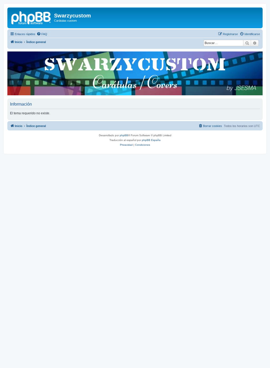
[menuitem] (42, 34)
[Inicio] (31, 17)
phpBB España (151, 140)
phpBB (124, 135)
